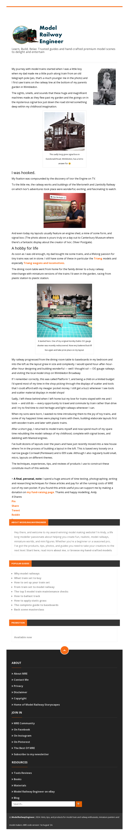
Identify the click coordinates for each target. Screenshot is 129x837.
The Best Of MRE (24, 748)
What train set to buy (27, 578)
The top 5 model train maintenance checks (41, 591)
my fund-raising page (40, 492)
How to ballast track (27, 596)
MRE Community (24, 723)
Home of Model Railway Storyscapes (37, 704)
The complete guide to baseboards (36, 605)
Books (17, 779)
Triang (98, 258)
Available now (23, 637)
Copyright (20, 698)
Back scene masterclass (29, 609)
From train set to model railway (34, 587)
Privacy (18, 686)
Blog (17, 798)
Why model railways (26, 573)
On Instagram (22, 735)
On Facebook (22, 729)
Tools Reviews (23, 773)
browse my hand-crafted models (91, 550)
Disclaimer (20, 692)
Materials (20, 785)
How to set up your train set (32, 582)
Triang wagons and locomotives (44, 263)
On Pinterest (22, 742)
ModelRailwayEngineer (23, 817)
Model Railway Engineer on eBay (34, 791)
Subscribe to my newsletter (31, 754)
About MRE (20, 673)
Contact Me (21, 679)
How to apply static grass (30, 600)
